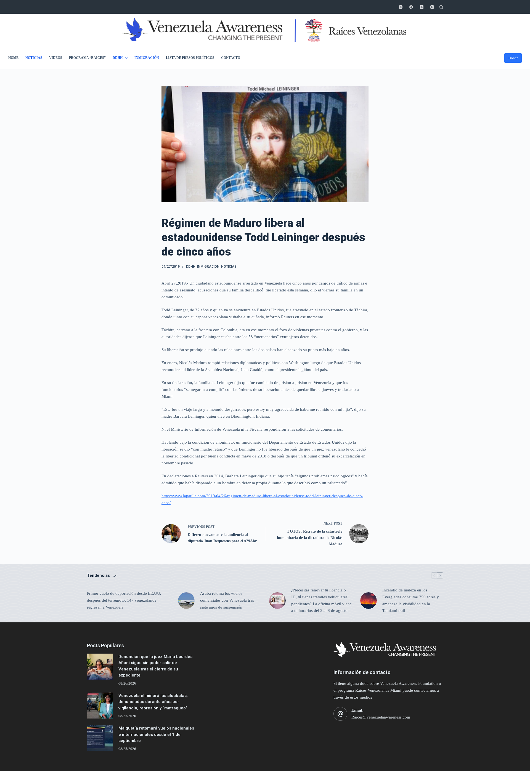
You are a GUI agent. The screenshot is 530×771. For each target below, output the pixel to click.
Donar (513, 58)
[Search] (441, 7)
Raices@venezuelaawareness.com (380, 717)
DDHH (118, 58)
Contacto (230, 58)
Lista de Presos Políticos (190, 58)
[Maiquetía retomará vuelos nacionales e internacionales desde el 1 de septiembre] (100, 738)
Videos (55, 58)
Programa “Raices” (87, 58)
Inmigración (146, 58)
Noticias (33, 58)
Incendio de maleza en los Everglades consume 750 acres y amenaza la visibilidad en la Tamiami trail (410, 600)
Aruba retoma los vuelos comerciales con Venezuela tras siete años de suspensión (227, 600)
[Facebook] (411, 7)
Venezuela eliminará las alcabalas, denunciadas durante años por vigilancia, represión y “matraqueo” (153, 702)
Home (13, 58)
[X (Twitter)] (421, 7)
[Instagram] (400, 7)
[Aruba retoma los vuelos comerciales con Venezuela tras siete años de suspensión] (186, 600)
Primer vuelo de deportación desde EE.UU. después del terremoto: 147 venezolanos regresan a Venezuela (124, 600)
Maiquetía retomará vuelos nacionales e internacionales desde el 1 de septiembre (156, 734)
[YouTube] (432, 7)
